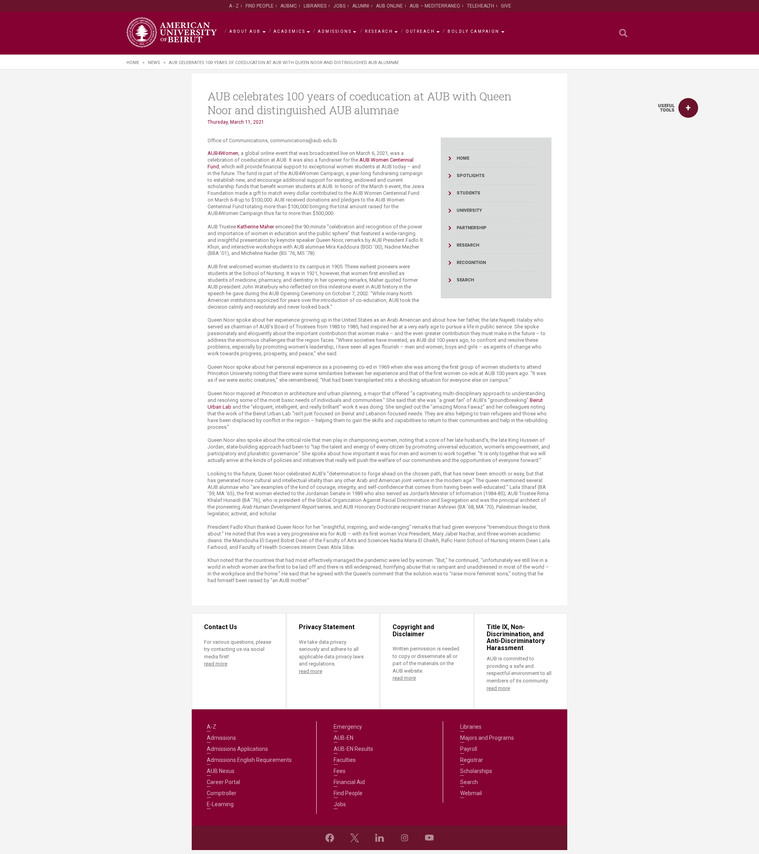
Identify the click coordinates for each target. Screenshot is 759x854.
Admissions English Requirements (249, 760)
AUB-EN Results (353, 749)
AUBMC (288, 6)
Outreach (420, 31)
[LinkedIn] (379, 837)
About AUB (245, 31)
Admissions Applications (237, 749)
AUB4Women (223, 153)
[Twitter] (355, 837)
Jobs (339, 6)
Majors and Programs (487, 738)
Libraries (315, 6)
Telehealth (480, 6)
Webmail (471, 793)
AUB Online (389, 6)
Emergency (348, 727)
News (154, 62)
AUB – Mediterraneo (435, 6)
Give (506, 6)
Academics (290, 31)
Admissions (334, 31)
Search (469, 782)
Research (379, 31)
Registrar (471, 760)
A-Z (211, 727)
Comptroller (221, 793)
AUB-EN (343, 738)
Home (132, 62)
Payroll (468, 749)
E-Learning (220, 804)
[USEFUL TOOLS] (688, 108)
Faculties (345, 760)
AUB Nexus (220, 771)
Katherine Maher (255, 227)
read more (215, 664)
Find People (259, 6)
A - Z (234, 6)
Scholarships (476, 771)
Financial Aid (349, 782)
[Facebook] (330, 837)
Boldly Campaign (473, 31)
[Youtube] (429, 837)
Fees (340, 771)
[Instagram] (404, 837)
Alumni (360, 6)
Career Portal (223, 782)
